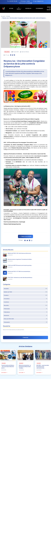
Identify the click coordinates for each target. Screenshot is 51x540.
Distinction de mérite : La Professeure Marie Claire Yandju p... (25, 366)
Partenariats (25, 308)
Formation (25, 295)
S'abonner (25, 337)
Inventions (25, 302)
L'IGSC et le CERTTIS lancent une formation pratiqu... (20, 265)
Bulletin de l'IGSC (25, 292)
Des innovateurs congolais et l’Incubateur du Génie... (20, 259)
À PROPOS (19, 8)
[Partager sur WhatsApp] (31, 240)
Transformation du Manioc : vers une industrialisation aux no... (7, 366)
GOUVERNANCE (39, 8)
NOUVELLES (28, 8)
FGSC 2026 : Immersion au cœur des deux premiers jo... (20, 277)
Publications (25, 312)
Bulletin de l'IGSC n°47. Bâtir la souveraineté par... (19, 271)
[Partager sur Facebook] (10, 55)
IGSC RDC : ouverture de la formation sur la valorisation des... (42, 366)
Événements (25, 322)
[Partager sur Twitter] (12, 55)
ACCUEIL (11, 8)
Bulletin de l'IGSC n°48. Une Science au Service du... (20, 253)
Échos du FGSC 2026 (25, 318)
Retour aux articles (26, 236)
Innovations (25, 298)
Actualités (25, 288)
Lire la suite (3, 372)
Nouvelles (25, 305)
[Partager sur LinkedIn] (14, 55)
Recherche (25, 315)
